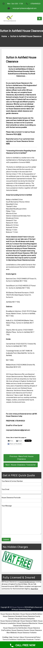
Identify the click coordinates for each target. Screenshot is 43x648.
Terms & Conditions (9, 639)
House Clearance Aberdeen (10, 614)
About (22, 637)
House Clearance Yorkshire (27, 632)
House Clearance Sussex (20, 630)
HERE (19, 134)
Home (4, 36)
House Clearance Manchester (27, 623)
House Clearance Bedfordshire (31, 614)
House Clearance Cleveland (12, 616)
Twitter (37, 639)
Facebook (30, 639)
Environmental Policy (32, 637)
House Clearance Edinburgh (10, 621)
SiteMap (5, 637)
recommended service (27, 582)
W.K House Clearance (16, 607)
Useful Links (21, 639)
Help (10, 637)
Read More (34, 589)
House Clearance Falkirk (29, 621)
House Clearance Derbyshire (25, 619)
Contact (16, 637)
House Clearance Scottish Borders (15, 628)
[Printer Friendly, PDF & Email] (12, 435)
